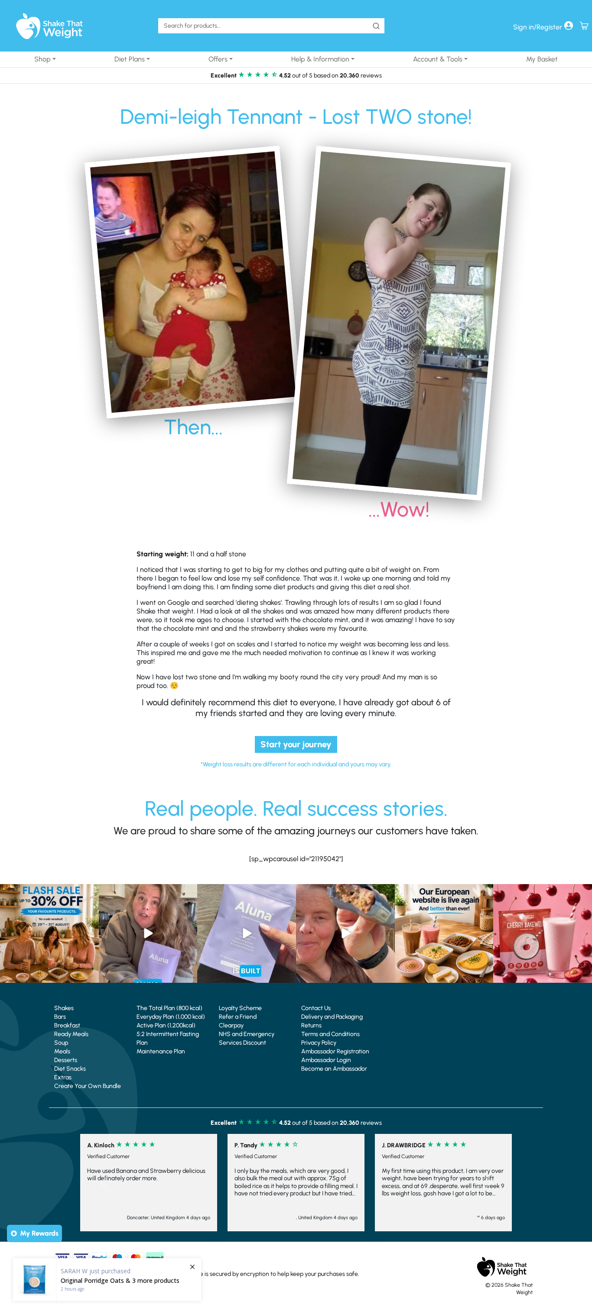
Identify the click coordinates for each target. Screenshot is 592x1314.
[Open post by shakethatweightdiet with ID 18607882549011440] (246, 933)
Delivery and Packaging (332, 1016)
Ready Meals (71, 1034)
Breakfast (67, 1025)
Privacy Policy (318, 1042)
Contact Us (316, 1008)
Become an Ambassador (334, 1068)
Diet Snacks (70, 1068)
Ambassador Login (326, 1060)
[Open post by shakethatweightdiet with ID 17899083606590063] (444, 933)
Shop (42, 59)
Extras (63, 1077)
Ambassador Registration (335, 1051)
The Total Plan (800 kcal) (169, 1008)
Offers (218, 59)
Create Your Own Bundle (87, 1086)
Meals (62, 1051)
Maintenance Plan (161, 1051)
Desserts (65, 1060)
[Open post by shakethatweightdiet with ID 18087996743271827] (345, 933)
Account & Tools (437, 59)
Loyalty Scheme (240, 1008)
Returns (311, 1025)
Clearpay (231, 1025)
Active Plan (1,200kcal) (166, 1025)
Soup (61, 1042)
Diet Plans (129, 59)
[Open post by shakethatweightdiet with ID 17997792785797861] (49, 933)
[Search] (376, 26)
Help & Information (320, 59)
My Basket (542, 59)
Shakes (64, 1008)
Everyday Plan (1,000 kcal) (171, 1016)
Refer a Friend (238, 1016)
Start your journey (296, 744)
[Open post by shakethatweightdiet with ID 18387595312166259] (542, 933)
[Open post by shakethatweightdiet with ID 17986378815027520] (148, 933)
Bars (60, 1016)
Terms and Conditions (330, 1034)
